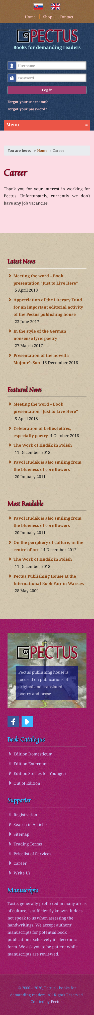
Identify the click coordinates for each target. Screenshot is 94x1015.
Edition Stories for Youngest (40, 773)
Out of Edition (27, 783)
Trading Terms (28, 844)
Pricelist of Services (32, 853)
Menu (47, 125)
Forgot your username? (28, 101)
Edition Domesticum (33, 754)
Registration (25, 814)
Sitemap (21, 834)
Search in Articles (30, 824)
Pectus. (57, 1001)
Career (20, 863)
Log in (47, 90)
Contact (66, 16)
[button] (13, 721)
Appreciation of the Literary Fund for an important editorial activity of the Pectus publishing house (48, 307)
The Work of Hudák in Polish (43, 445)
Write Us (22, 873)
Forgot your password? (27, 109)
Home (30, 16)
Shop (47, 16)
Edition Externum (31, 763)
